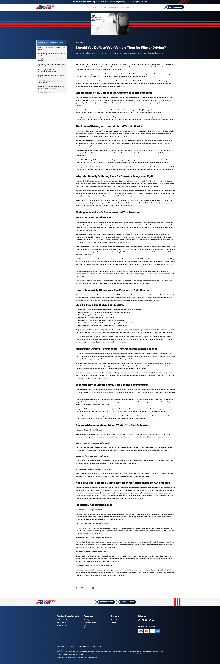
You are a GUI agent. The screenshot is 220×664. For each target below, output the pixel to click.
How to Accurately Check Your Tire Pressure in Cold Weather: (51, 65)
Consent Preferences (96, 646)
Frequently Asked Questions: (46, 92)
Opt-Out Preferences (83, 646)
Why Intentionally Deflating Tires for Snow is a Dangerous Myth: (51, 53)
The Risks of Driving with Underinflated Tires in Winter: (51, 48)
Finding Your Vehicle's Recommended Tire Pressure (50, 59)
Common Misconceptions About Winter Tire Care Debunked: (51, 81)
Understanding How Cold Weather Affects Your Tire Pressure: (50, 42)
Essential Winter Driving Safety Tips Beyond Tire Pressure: (51, 76)
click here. (80, 659)
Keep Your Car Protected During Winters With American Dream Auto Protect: (51, 87)
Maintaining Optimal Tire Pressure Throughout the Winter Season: (48, 70)
